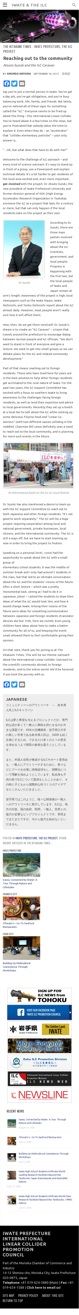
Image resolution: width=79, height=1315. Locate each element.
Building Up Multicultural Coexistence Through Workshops (16, 967)
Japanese (9, 71)
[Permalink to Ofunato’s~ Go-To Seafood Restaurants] (21, 919)
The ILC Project (48, 838)
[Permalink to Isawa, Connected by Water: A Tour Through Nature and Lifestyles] (21, 875)
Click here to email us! (44, 1287)
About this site (53, 1295)
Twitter (9, 87)
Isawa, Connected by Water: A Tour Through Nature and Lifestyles (20, 883)
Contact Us (11, 62)
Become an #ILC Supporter (21, 38)
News (6, 22)
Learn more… (12, 46)
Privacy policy (28, 1295)
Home (6, 14)
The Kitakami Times (16, 30)
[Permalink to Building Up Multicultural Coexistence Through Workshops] (21, 958)
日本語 (66, 73)
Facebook (9, 79)
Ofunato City (10, 894)
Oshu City (8, 934)
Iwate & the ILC (29, 5)
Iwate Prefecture (26, 838)
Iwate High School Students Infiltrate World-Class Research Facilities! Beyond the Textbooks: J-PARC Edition (45, 1199)
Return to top (13, 1300)
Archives (9, 54)
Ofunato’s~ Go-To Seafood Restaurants (40, 1137)
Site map (8, 1295)
